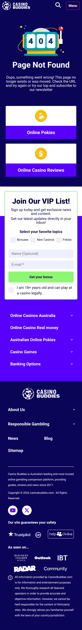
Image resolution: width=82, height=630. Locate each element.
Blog (48, 438)
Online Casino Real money (34, 327)
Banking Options (25, 364)
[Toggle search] (58, 5)
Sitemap (15, 450)
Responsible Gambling (28, 424)
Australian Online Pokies (32, 339)
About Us (16, 409)
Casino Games (23, 352)
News (13, 438)
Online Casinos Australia (32, 315)
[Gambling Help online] (61, 535)
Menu (73, 6)
